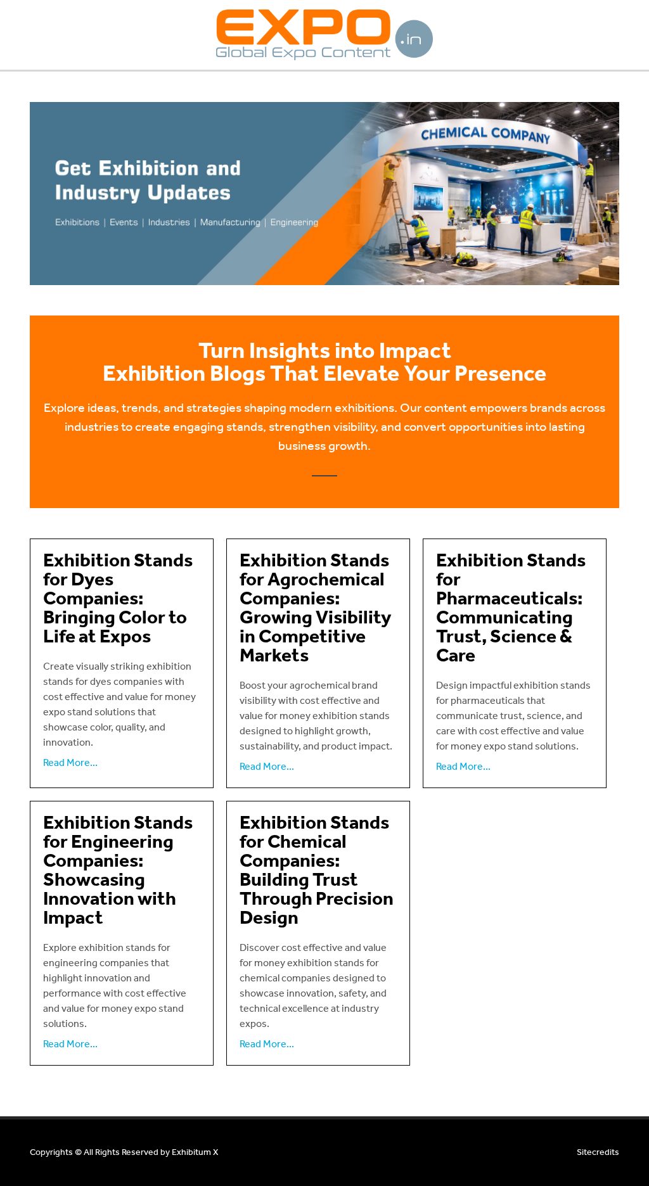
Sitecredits (598, 1152)
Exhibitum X (195, 1152)
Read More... (70, 763)
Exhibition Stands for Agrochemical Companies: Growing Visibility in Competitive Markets (316, 609)
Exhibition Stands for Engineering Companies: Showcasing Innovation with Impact (118, 871)
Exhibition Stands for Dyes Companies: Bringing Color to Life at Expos (118, 599)
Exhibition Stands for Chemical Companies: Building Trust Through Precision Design (317, 871)
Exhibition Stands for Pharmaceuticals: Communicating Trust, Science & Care (511, 609)
